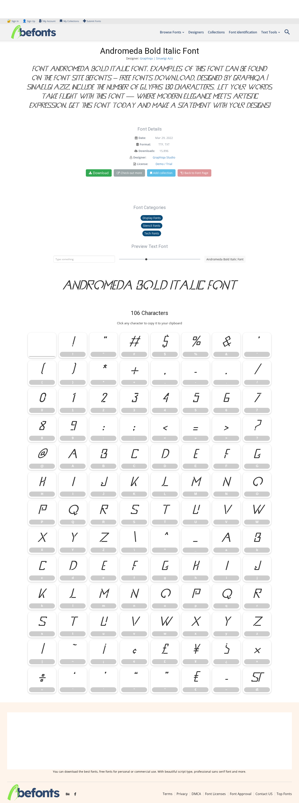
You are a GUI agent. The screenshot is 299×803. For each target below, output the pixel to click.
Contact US (264, 794)
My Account (49, 21)
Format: (145, 144)
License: (142, 164)
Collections (216, 32)
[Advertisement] (149, 740)
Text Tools (269, 32)
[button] (287, 33)
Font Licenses (215, 794)
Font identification (243, 32)
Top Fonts (284, 794)
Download (101, 173)
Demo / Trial (164, 164)
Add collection (162, 173)
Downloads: (147, 151)
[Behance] (68, 794)
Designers (196, 32)
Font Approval (240, 794)
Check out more (131, 173)
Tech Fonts (151, 233)
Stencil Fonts (151, 226)
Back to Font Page (196, 173)
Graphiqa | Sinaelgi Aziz (156, 58)
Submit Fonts (94, 21)
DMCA (196, 794)
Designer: (139, 157)
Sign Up (29, 21)
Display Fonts (152, 218)
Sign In (13, 21)
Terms (167, 794)
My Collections (71, 21)
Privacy (182, 794)
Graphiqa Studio (164, 157)
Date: (142, 138)
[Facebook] (75, 794)
